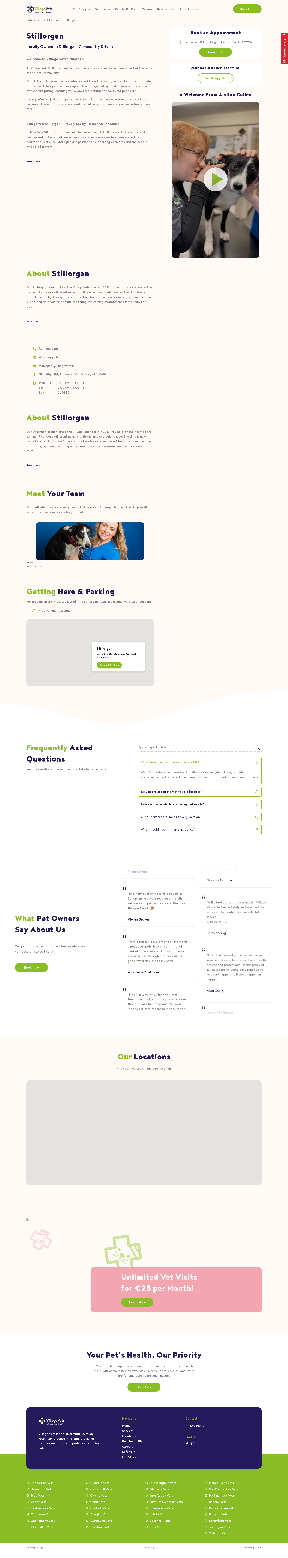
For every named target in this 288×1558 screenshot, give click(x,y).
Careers (147, 9)
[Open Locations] (196, 9)
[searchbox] (200, 748)
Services (100, 9)
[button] (28, 543)
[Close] (141, 645)
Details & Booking (109, 665)
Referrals (163, 9)
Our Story (80, 9)
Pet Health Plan (126, 9)
